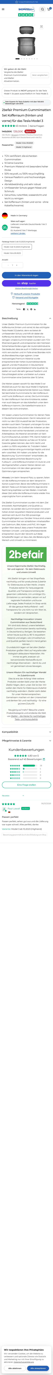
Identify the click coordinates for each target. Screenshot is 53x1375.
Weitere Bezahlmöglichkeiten (26, 288)
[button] (8, 126)
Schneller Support (28, 2)
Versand (14, 135)
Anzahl (5, 260)
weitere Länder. (18, 233)
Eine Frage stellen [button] (26, 785)
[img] (8, 804)
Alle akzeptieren (38, 1368)
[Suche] (42, 9)
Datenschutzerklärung (24, 1362)
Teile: (18, 309)
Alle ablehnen (14, 1368)
